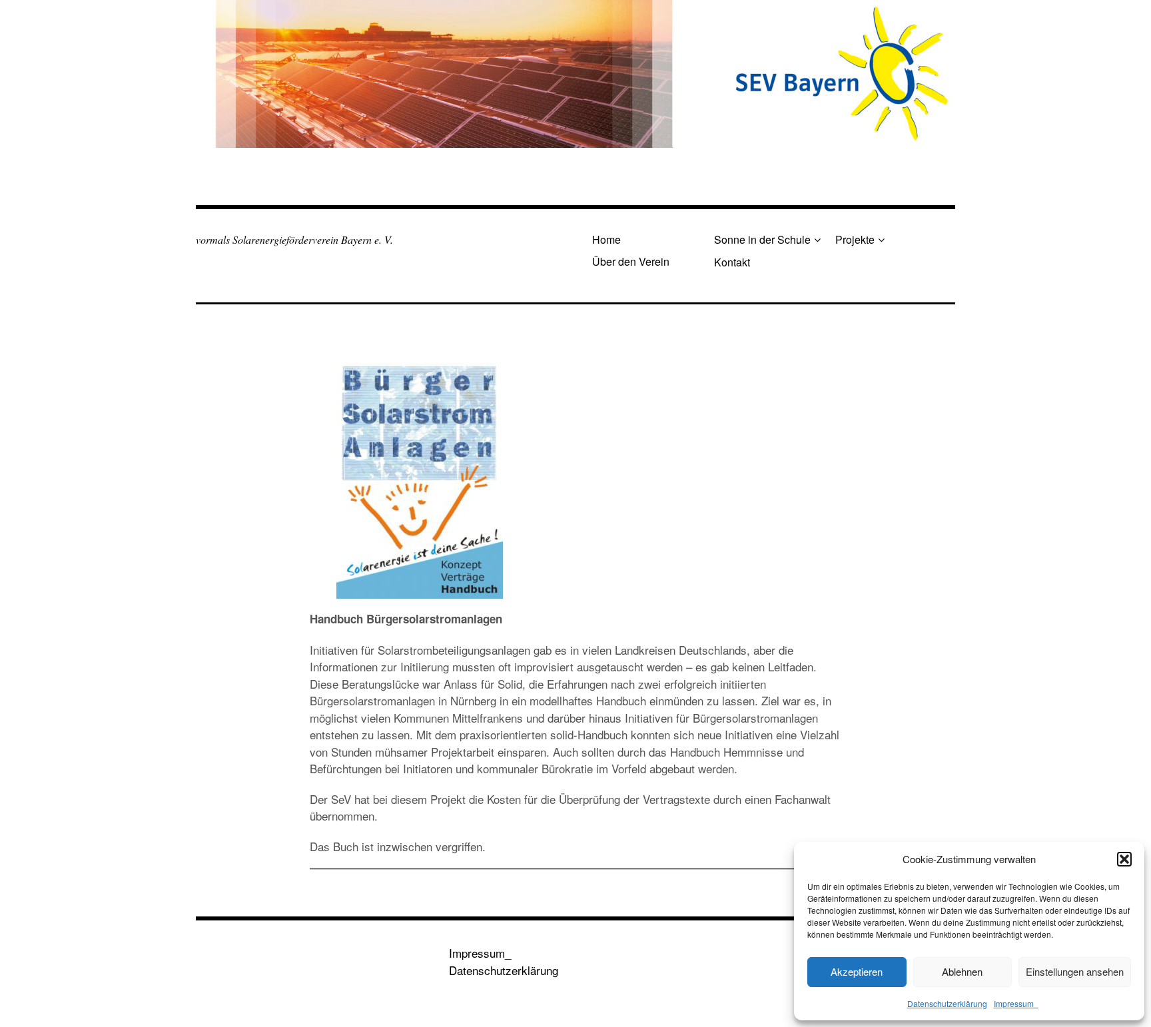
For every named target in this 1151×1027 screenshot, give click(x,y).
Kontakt (732, 262)
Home (606, 239)
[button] (1124, 859)
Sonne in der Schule (762, 239)
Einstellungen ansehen (1075, 971)
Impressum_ (1016, 1003)
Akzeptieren (857, 971)
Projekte (855, 239)
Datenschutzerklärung (947, 1003)
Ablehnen (962, 971)
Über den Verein (630, 261)
